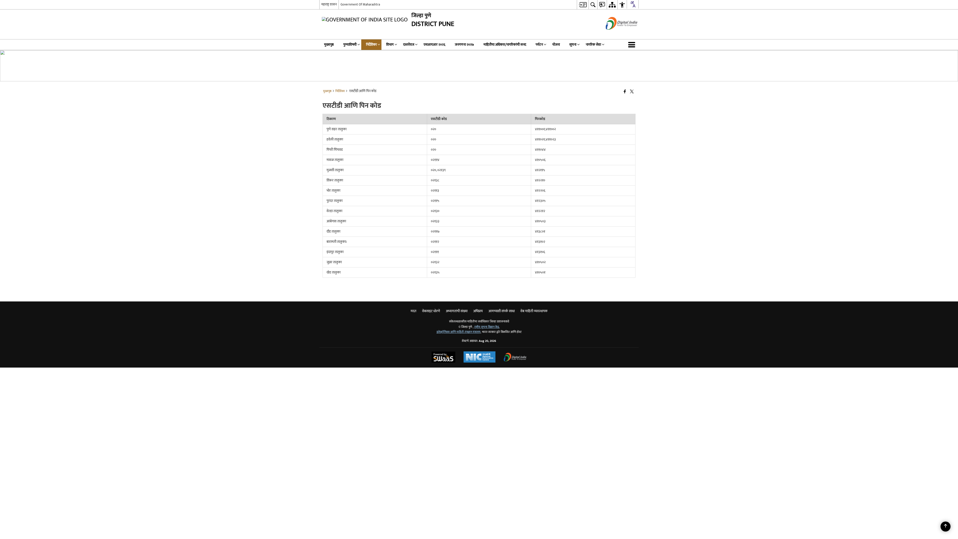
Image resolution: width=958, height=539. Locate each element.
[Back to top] (946, 527)
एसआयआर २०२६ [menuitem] (434, 44)
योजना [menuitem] (556, 44)
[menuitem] (583, 4)
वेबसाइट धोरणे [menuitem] (431, 311)
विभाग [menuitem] (390, 44)
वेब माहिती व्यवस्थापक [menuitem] (534, 311)
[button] (633, 44)
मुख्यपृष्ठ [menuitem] (329, 44)
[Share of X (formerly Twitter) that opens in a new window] (632, 92)
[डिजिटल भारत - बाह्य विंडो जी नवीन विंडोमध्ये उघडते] (615, 34)
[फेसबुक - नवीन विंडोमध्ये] (625, 92)
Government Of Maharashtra (360, 4)
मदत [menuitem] (413, 311)
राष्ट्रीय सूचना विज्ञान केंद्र (486, 327)
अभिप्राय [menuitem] (478, 311)
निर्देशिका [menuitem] (371, 44)
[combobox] (632, 4)
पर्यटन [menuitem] (539, 44)
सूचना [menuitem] (572, 44)
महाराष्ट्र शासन (329, 4)
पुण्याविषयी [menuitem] (350, 44)
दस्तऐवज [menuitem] (408, 44)
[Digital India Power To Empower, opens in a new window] (515, 358)
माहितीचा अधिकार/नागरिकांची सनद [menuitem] (504, 44)
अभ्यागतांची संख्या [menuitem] (457, 311)
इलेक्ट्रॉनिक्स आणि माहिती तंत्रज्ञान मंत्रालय (458, 332)
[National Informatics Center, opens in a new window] (479, 358)
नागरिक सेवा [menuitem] (593, 44)
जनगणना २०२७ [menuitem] (464, 44)
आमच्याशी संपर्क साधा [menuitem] (501, 311)
